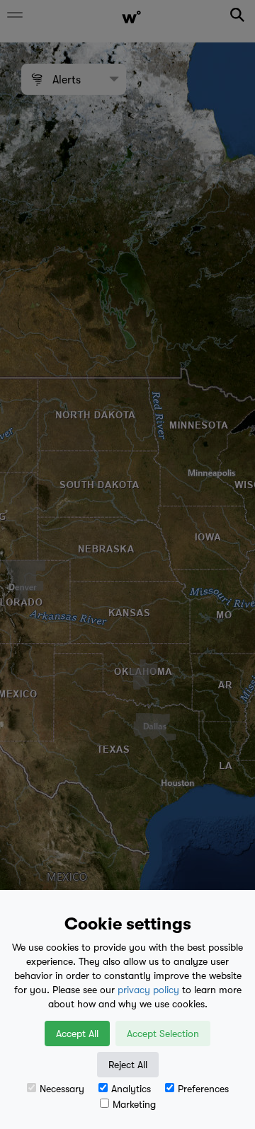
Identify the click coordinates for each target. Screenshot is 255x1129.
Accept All (77, 1033)
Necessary (62, 1088)
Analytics (131, 1088)
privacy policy (148, 989)
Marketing (134, 1104)
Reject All (127, 1064)
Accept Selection (163, 1033)
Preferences (203, 1088)
